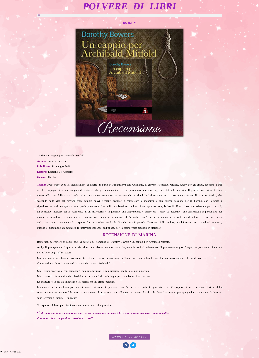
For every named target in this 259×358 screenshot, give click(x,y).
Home (127, 22)
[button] (126, 345)
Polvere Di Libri (129, 6)
